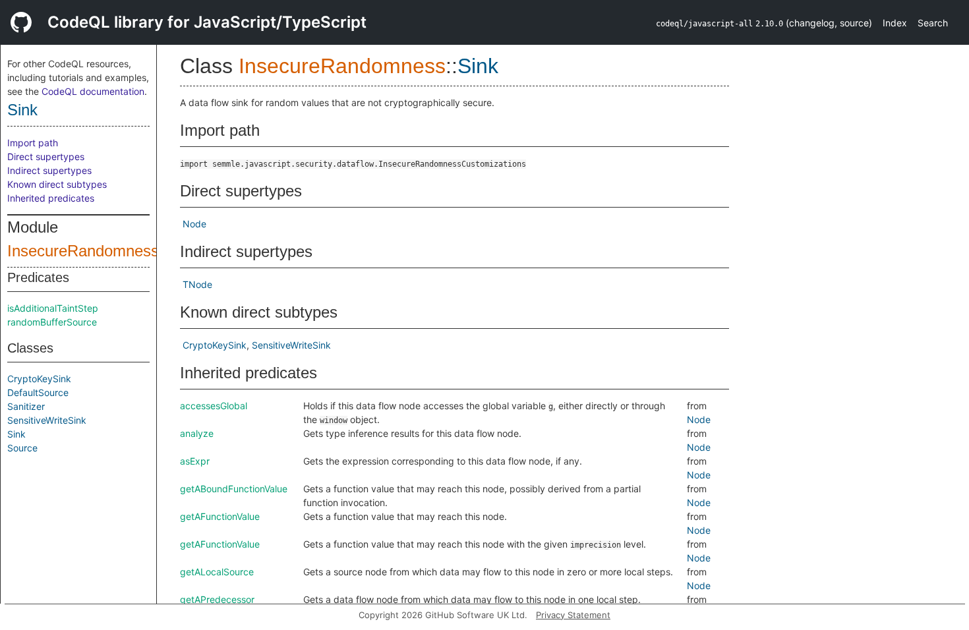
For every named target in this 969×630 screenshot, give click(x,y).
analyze (197, 433)
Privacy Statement (573, 615)
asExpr (195, 461)
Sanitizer (26, 406)
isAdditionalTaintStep (52, 308)
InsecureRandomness (83, 251)
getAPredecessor (217, 599)
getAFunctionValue (220, 516)
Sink (22, 110)
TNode (197, 284)
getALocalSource (217, 571)
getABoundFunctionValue (233, 488)
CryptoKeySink (39, 378)
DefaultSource (38, 392)
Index (895, 22)
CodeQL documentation (93, 91)
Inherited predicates (50, 198)
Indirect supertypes (49, 170)
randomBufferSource (52, 322)
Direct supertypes (45, 156)
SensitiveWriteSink (46, 420)
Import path (32, 142)
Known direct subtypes (57, 184)
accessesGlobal (213, 405)
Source (22, 447)
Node (194, 223)
